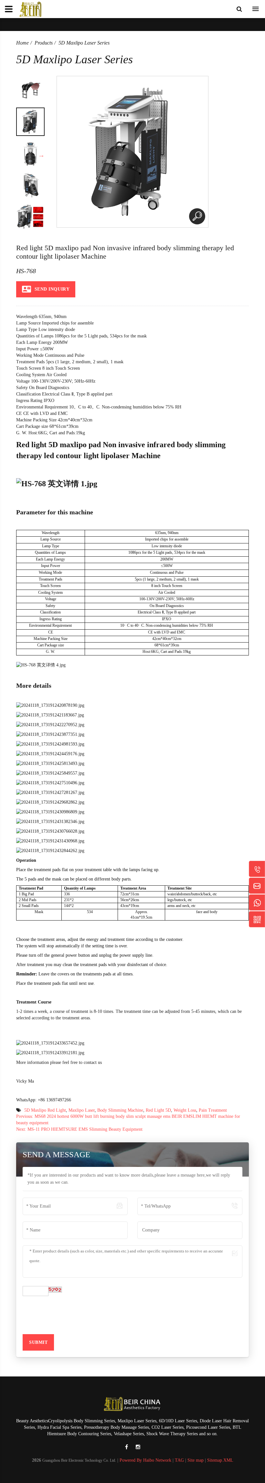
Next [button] (41, 155)
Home (22, 43)
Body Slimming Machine (120, 1110)
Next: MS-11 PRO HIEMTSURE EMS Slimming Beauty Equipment (79, 1129)
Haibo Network (157, 1460)
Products (44, 43)
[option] (30, 90)
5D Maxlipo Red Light (45, 1110)
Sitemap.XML (220, 1460)
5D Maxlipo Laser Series (84, 43)
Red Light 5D (158, 1110)
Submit (38, 1342)
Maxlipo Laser (82, 1110)
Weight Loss (185, 1110)
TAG (179, 1460)
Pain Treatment (213, 1110)
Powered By (131, 1460)
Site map (195, 1460)
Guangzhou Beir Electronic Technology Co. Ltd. (79, 1460)
